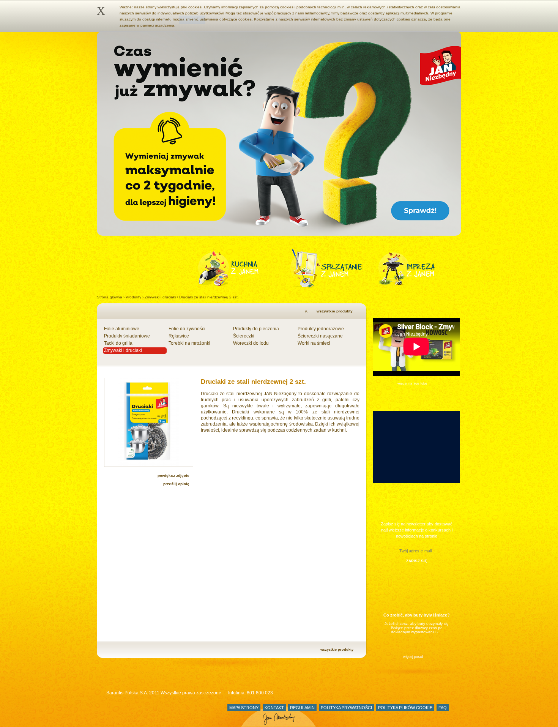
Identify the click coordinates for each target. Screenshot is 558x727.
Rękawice (179, 336)
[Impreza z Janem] (414, 268)
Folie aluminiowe (121, 328)
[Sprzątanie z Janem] (334, 268)
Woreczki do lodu (251, 343)
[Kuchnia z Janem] (244, 268)
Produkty (133, 297)
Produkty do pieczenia (256, 328)
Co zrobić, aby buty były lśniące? (416, 615)
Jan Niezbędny (112, 713)
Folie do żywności (187, 328)
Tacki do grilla (118, 343)
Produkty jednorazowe (321, 328)
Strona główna (109, 297)
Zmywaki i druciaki (160, 297)
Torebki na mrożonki (189, 343)
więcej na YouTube (412, 383)
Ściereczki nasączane (320, 336)
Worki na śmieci (314, 343)
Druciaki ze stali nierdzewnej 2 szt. (209, 297)
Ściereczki (243, 336)
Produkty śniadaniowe (127, 336)
